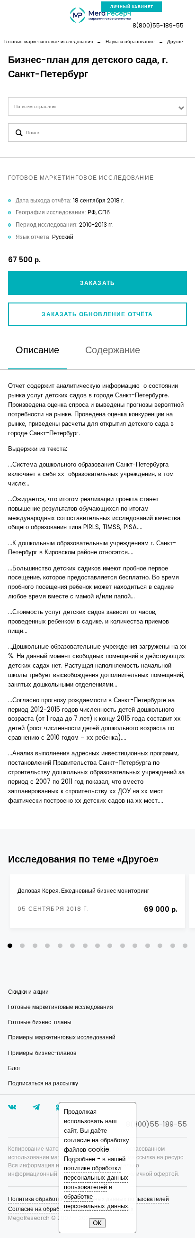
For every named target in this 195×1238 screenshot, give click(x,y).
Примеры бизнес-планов (42, 1053)
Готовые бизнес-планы (39, 1022)
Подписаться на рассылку (43, 1083)
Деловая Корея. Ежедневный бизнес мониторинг (83, 891)
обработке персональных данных (96, 1201)
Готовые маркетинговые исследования (60, 1007)
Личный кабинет (131, 6)
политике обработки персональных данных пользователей (96, 1178)
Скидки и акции (28, 992)
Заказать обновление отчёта (97, 314)
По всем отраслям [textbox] (35, 106)
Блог (14, 1068)
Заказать (97, 283)
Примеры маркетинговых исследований (61, 1037)
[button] (10, 946)
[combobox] (97, 106)
